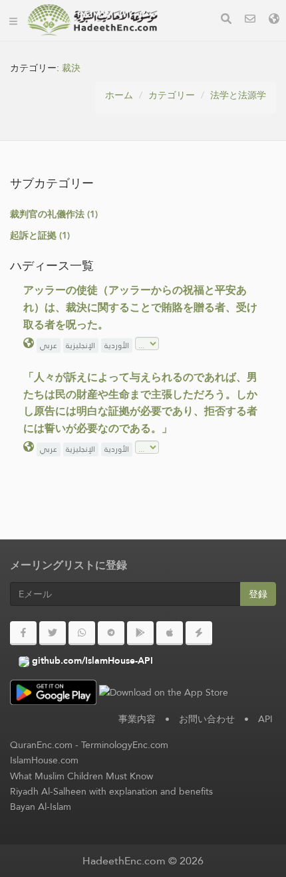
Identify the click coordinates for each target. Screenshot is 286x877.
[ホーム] (13, 20)
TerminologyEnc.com (124, 744)
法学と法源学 (238, 95)
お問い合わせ (207, 719)
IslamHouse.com (44, 760)
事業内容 (137, 719)
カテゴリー (171, 95)
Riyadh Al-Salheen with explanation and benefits (111, 791)
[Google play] (140, 633)
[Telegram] (111, 633)
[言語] (274, 20)
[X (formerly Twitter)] (52, 633)
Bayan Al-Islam (40, 806)
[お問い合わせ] (250, 20)
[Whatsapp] (82, 633)
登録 (258, 594)
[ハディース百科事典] (92, 20)
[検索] (226, 20)
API (265, 719)
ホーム (119, 95)
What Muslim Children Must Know (81, 776)
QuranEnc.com (41, 744)
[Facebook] (23, 633)
